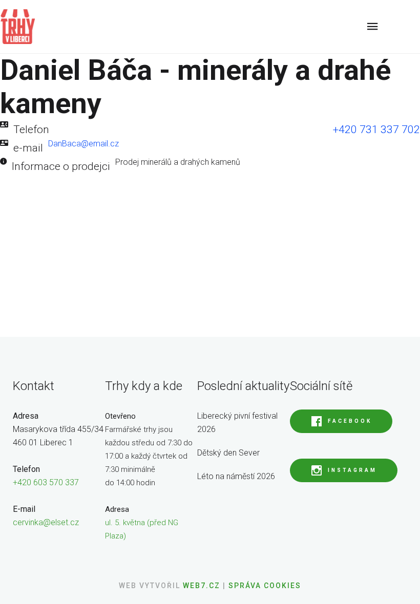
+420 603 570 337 (46, 482)
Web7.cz (200, 585)
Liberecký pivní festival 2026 (237, 422)
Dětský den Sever (228, 453)
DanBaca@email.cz (83, 143)
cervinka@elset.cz (46, 522)
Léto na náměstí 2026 (236, 476)
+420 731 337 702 (376, 129)
